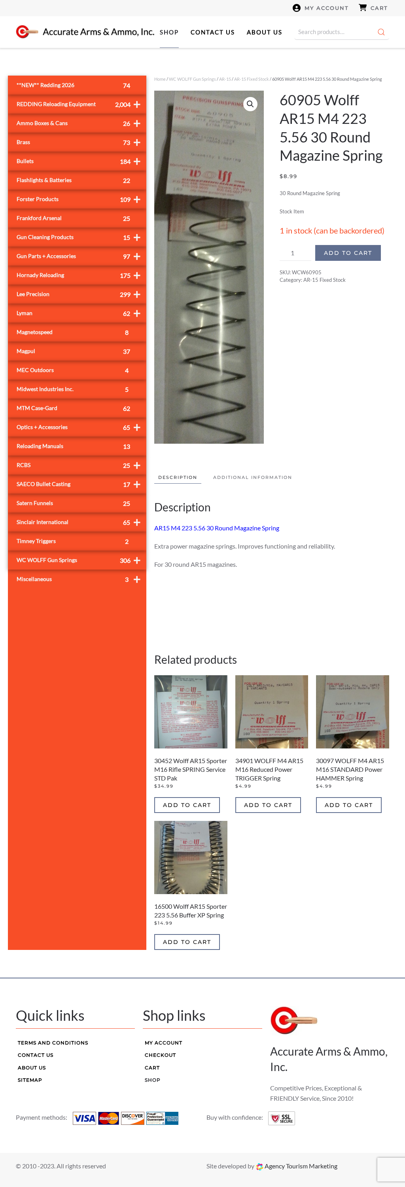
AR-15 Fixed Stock (251, 79)
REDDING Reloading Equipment (79, 104)
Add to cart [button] (187, 805)
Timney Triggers (73, 541)
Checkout (160, 1055)
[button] (250, 104)
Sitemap (30, 1080)
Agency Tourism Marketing (300, 1166)
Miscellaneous (79, 579)
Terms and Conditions (53, 1043)
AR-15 (225, 79)
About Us (264, 32)
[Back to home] (85, 32)
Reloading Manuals (73, 446)
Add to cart (348, 252)
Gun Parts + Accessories (79, 256)
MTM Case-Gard (73, 408)
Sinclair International (79, 522)
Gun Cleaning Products (79, 237)
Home (160, 79)
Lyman (79, 313)
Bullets (79, 161)
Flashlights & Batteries (73, 180)
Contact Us (213, 32)
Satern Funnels (73, 503)
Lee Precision (79, 294)
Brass (79, 142)
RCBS (79, 465)
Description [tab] (177, 477)
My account (327, 8)
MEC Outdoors (73, 370)
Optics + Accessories (79, 427)
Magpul (73, 351)
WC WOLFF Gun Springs (192, 79)
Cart (379, 8)
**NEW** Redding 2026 (73, 85)
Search (381, 32)
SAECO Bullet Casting (79, 484)
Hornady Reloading (79, 275)
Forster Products (79, 199)
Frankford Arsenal (73, 218)
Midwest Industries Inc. (73, 389)
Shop (169, 32)
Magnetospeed (73, 332)
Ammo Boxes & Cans (79, 123)
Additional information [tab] (252, 477)
